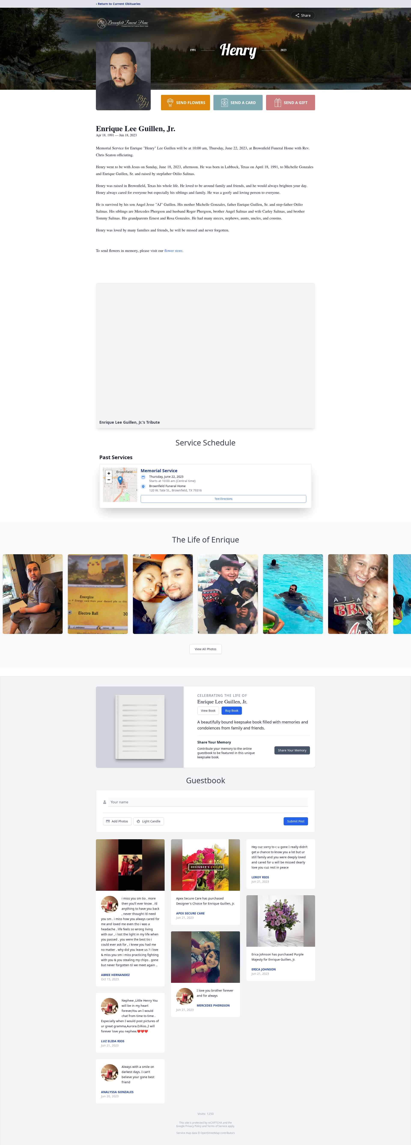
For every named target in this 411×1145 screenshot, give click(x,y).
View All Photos (205, 649)
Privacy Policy (193, 1126)
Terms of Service (217, 1126)
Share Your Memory (292, 750)
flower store (173, 250)
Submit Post (295, 821)
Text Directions (223, 499)
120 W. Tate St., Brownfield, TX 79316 (175, 490)
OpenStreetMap (210, 1133)
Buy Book (231, 710)
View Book (208, 710)
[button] (120, 480)
